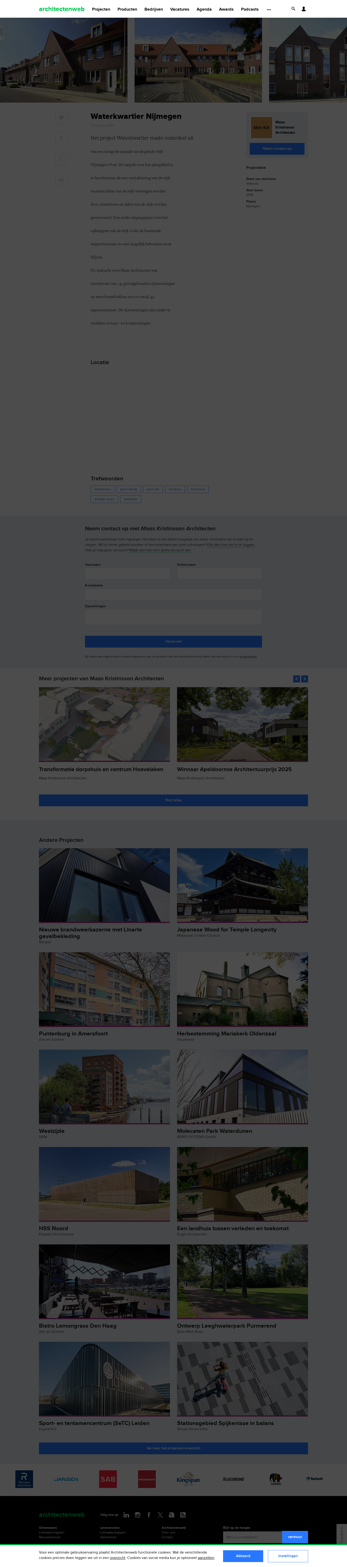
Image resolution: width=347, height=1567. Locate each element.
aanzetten (206, 1558)
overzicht (117, 1558)
